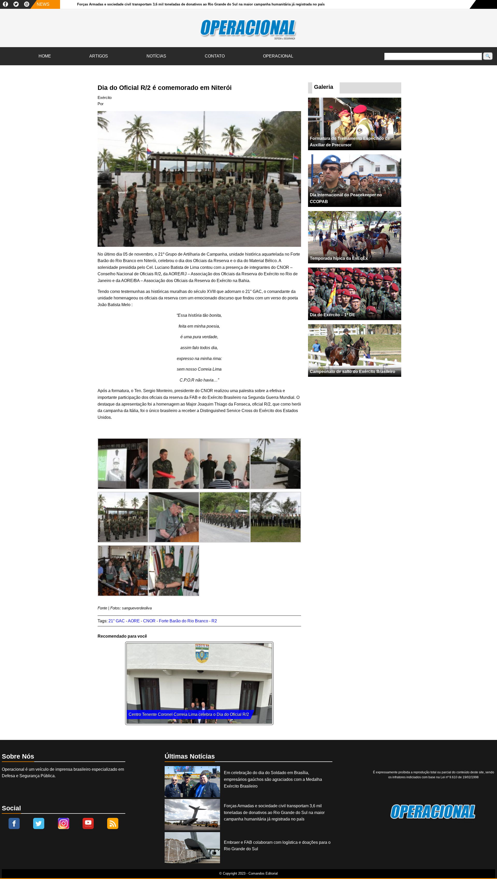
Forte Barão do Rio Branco (183, 621)
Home (45, 56)
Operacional (278, 56)
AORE (134, 621)
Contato (215, 56)
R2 (214, 621)
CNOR (149, 621)
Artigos (98, 56)
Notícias (156, 56)
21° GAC (116, 621)
